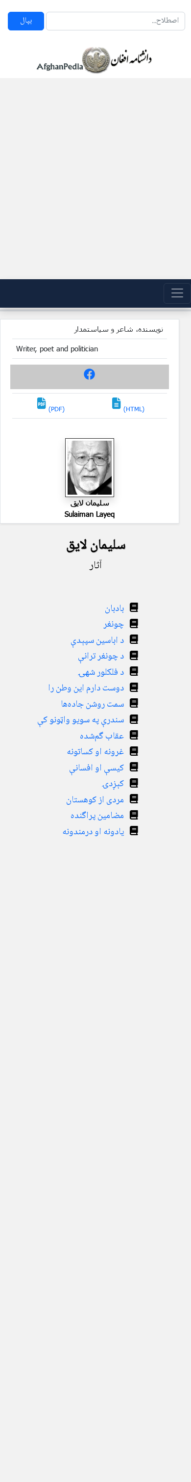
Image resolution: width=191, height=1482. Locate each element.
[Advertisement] (95, 178)
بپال (26, 20)
